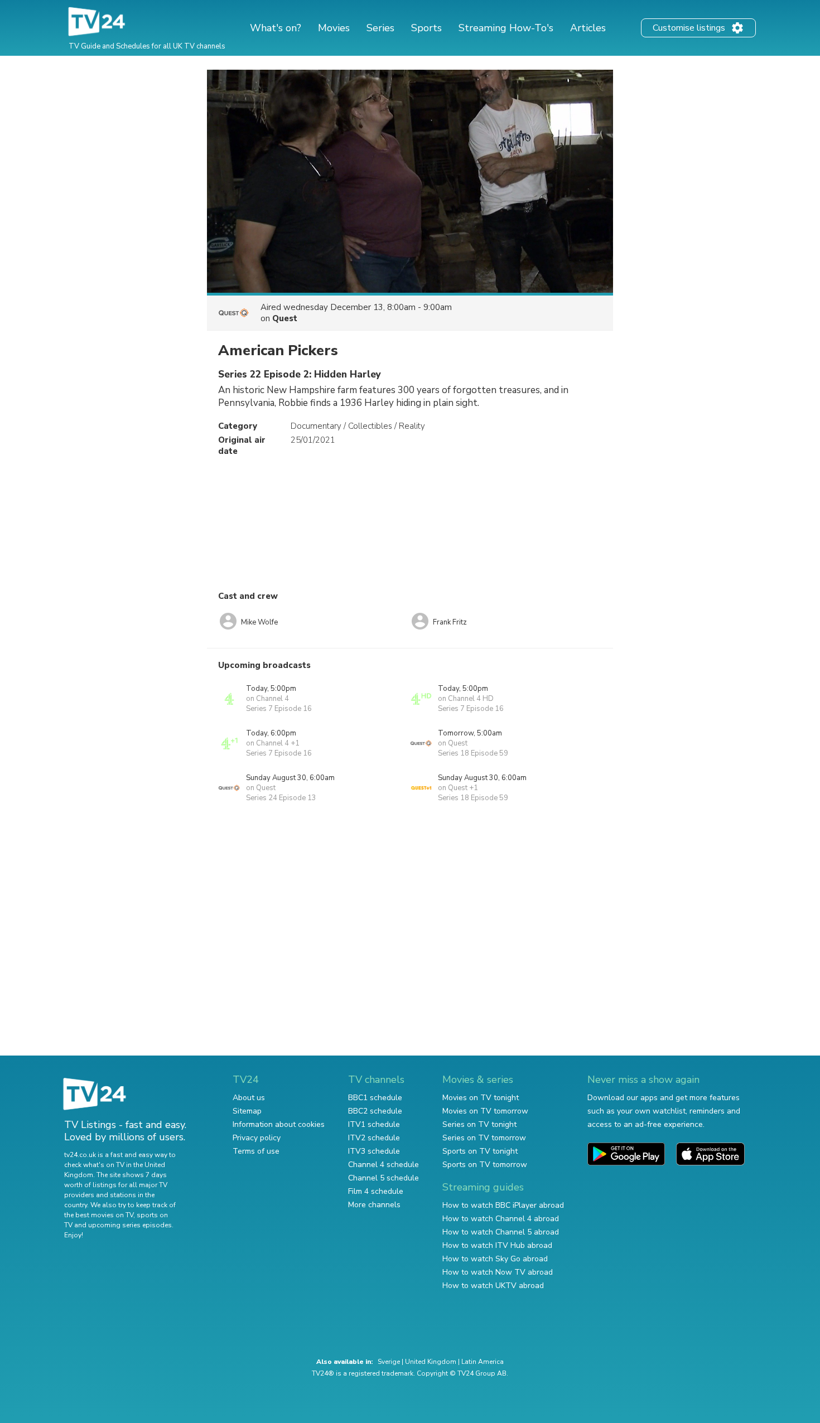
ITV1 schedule (374, 1124)
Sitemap (247, 1111)
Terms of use (256, 1151)
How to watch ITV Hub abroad (497, 1245)
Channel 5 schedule (383, 1178)
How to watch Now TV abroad (497, 1272)
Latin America (482, 1361)
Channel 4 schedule (383, 1164)
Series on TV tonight (479, 1124)
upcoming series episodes (130, 1225)
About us (249, 1097)
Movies (334, 28)
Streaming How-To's (506, 28)
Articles (588, 28)
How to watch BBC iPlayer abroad (503, 1205)
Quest (284, 318)
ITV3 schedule (374, 1151)
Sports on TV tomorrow (484, 1164)
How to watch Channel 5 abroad (500, 1232)
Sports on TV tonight (480, 1151)
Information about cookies (279, 1124)
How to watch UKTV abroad (493, 1285)
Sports (426, 28)
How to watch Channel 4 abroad (500, 1218)
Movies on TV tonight (480, 1097)
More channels (374, 1204)
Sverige (389, 1361)
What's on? (275, 28)
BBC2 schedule (375, 1111)
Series (380, 28)
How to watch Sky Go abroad (495, 1258)
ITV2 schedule (374, 1137)
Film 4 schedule (375, 1191)
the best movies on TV (98, 1215)
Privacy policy (257, 1137)
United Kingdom (430, 1361)
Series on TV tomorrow (484, 1137)
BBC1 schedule (375, 1097)
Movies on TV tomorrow (485, 1111)
